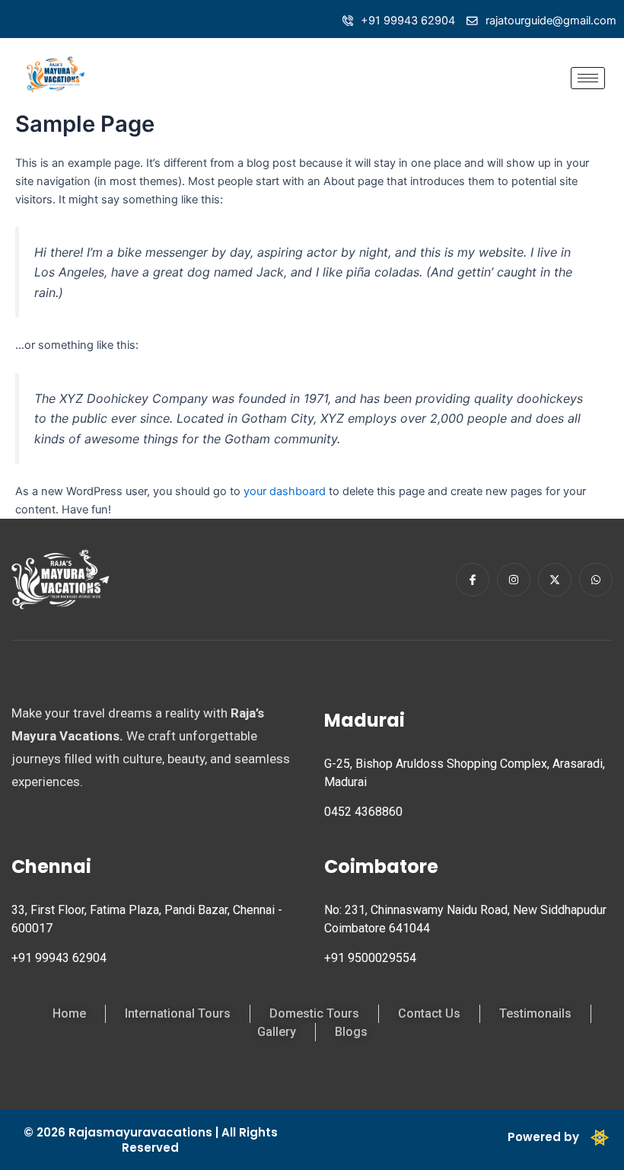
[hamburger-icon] (588, 78)
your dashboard (285, 491)
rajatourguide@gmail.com (551, 20)
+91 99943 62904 (408, 20)
